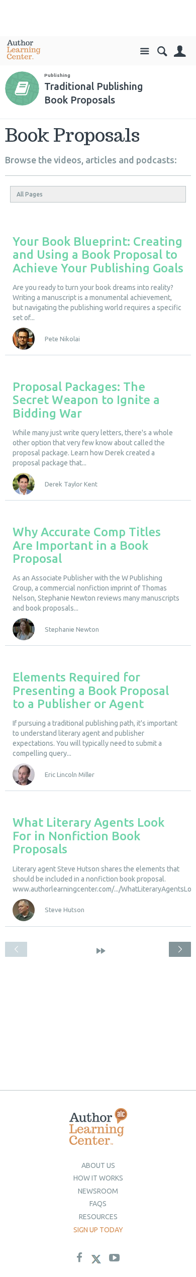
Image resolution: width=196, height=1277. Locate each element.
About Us (98, 1165)
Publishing (57, 75)
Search (162, 51)
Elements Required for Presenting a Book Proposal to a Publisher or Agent (91, 690)
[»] (101, 951)
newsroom (98, 1191)
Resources (98, 1217)
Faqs (98, 1204)
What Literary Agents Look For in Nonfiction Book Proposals (88, 836)
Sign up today (98, 1230)
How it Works (98, 1178)
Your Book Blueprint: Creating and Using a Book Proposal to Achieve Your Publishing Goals (98, 255)
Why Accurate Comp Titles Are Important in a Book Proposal (87, 545)
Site (144, 51)
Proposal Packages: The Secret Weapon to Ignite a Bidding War (86, 400)
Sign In (179, 51)
